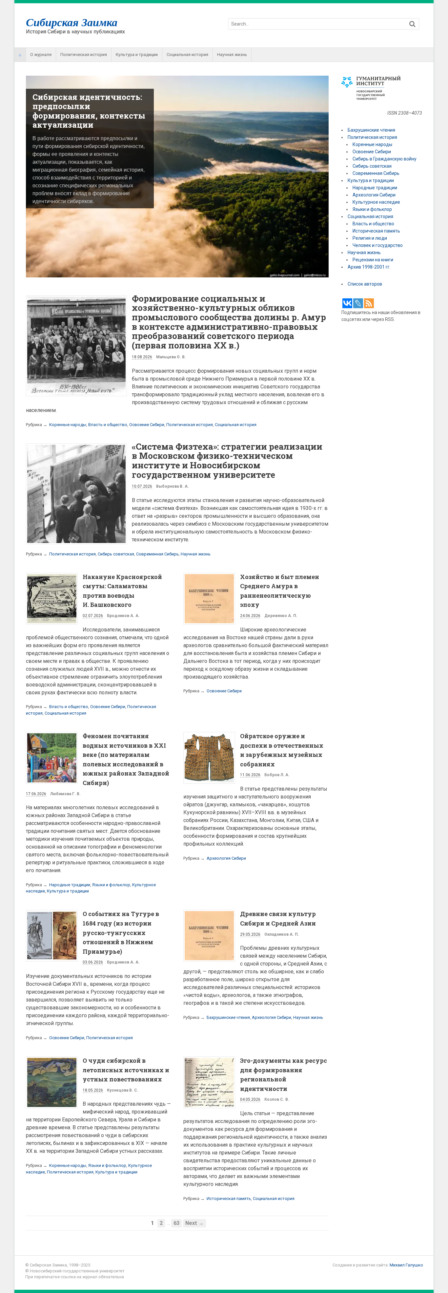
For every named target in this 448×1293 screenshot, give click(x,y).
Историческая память (229, 1199)
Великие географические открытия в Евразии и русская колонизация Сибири (84, 111)
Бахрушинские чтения (228, 1018)
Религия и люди (370, 238)
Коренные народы (67, 425)
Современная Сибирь (157, 554)
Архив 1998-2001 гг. (370, 267)
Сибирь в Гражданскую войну (385, 158)
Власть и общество (107, 425)
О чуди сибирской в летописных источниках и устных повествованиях (126, 1071)
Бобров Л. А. (277, 776)
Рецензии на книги (373, 259)
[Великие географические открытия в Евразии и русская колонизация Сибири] (177, 274)
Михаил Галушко (406, 1266)
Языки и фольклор (111, 885)
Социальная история (187, 54)
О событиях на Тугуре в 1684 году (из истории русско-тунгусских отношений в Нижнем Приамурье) (121, 933)
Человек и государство (378, 245)
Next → (194, 1224)
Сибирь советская (116, 554)
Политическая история (83, 54)
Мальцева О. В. (171, 358)
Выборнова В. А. (172, 487)
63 (176, 1224)
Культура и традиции (137, 54)
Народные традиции (69, 885)
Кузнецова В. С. (122, 1091)
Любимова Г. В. (65, 794)
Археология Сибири (226, 859)
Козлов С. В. (276, 1100)
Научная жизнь (232, 54)
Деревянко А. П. (280, 616)
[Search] (412, 24)
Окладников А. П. (281, 935)
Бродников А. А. (123, 616)
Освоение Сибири (146, 425)
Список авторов (365, 284)
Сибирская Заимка (71, 22)
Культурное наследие (376, 202)
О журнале (40, 54)
